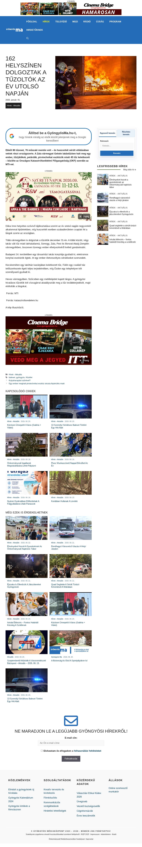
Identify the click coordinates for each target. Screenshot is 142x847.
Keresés (116, 153)
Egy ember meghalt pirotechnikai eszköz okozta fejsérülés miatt (36, 383)
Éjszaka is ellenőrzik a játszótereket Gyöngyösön (121, 212)
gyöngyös (20, 377)
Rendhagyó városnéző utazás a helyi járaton (119, 199)
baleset (12, 377)
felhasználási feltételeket (87, 751)
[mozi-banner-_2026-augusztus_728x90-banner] (71, 14)
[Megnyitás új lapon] (49, 196)
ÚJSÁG (100, 21)
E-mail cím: (71, 738)
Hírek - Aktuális (13, 105)
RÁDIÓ (87, 21)
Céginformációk (85, 811)
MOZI (75, 21)
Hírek (46, 21)
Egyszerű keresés (107, 133)
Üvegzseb (82, 801)
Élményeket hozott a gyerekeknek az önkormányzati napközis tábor (120, 183)
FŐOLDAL (31, 21)
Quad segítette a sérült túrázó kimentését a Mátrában (122, 226)
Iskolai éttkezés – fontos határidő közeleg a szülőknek (122, 240)
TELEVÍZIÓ (61, 21)
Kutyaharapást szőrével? (20, 380)
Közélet (29, 377)
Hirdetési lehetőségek (55, 810)
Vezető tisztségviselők (88, 806)
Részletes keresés (126, 133)
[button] (27, 38)
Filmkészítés (50, 797)
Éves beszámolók (86, 815)
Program (115, 21)
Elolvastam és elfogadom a (72, 751)
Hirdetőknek (34, 30)
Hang (86, 216)
